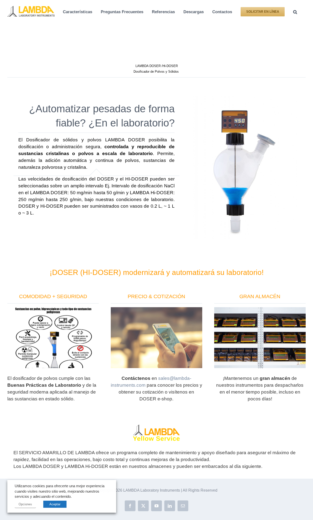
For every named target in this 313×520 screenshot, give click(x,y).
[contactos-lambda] (156, 309)
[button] (295, 11)
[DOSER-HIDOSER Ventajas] (53, 309)
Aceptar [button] (54, 504)
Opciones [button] (25, 504)
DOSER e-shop (155, 398)
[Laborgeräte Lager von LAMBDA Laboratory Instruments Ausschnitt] (260, 309)
